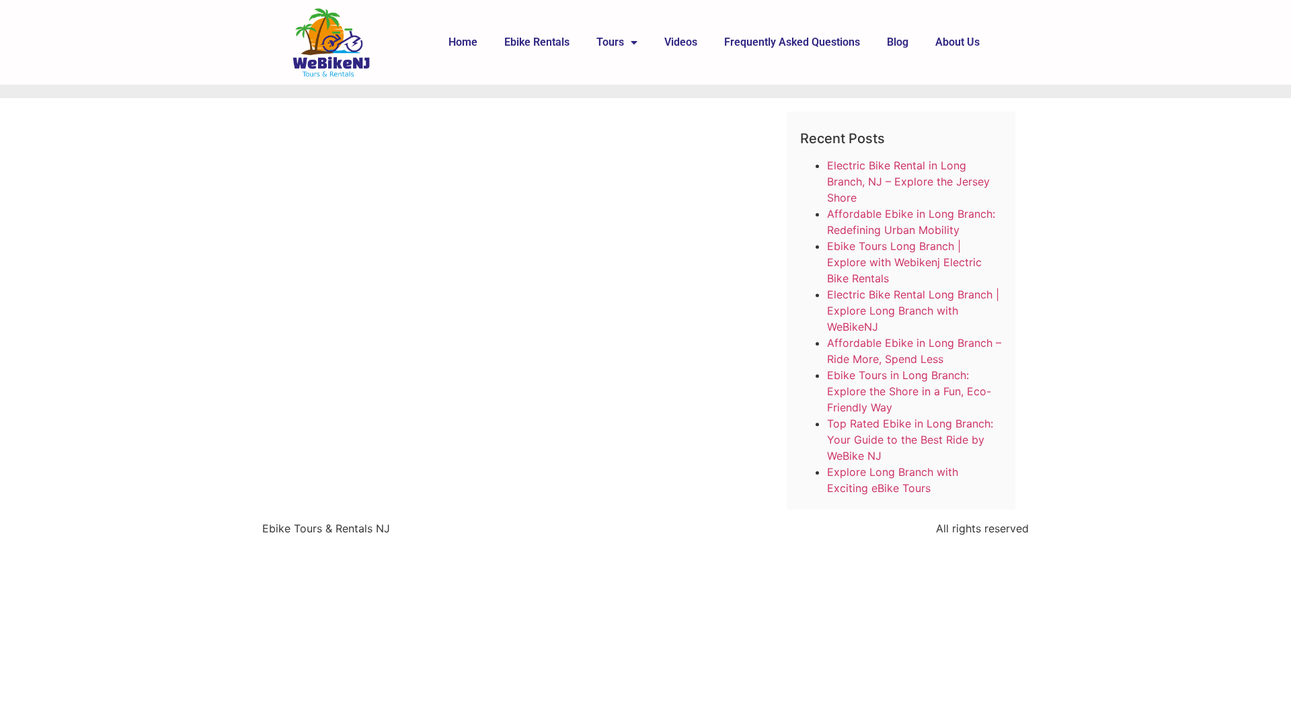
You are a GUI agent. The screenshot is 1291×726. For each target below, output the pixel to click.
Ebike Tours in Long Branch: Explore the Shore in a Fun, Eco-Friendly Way (909, 391)
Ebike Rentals (537, 42)
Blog (897, 42)
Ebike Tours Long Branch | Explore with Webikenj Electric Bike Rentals (904, 262)
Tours (610, 42)
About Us (957, 42)
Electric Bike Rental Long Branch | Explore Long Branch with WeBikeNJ (913, 310)
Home (462, 42)
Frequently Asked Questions (792, 42)
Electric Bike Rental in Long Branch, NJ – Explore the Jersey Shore (908, 181)
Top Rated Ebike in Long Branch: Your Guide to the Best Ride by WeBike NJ (910, 439)
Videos (680, 42)
